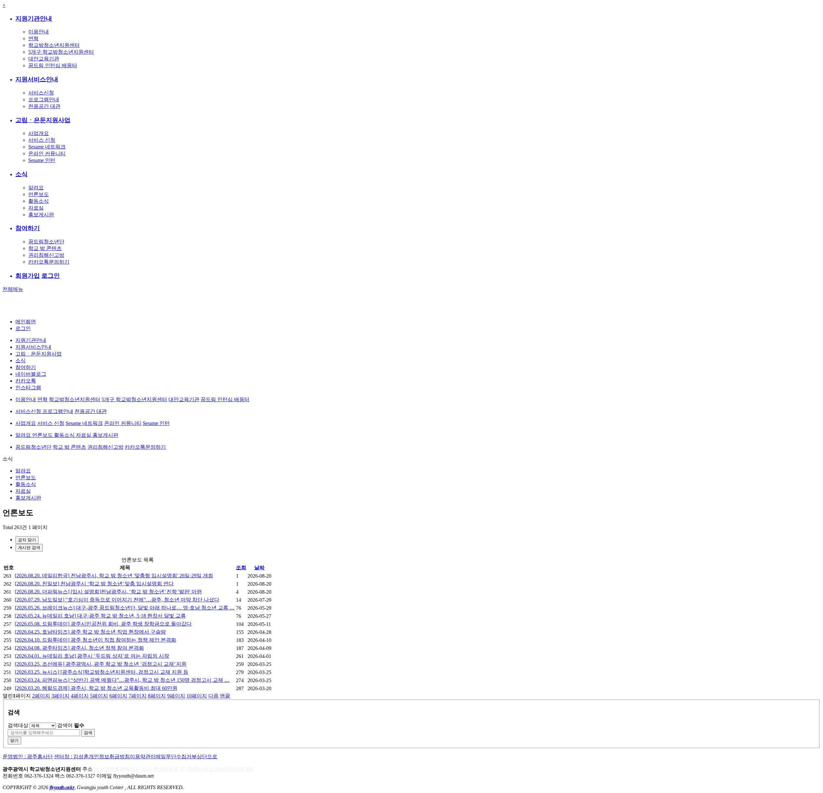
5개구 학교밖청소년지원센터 (61, 52)
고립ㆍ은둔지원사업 (42, 120)
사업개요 (38, 133)
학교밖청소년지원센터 (54, 45)
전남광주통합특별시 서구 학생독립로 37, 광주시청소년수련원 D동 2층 (173, 769)
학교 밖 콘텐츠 (45, 248)
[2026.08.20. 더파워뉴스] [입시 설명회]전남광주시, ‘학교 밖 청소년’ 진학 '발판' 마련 (108, 591)
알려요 (36, 187)
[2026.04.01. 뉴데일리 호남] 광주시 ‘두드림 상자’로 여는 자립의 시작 (92, 656)
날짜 (259, 567)
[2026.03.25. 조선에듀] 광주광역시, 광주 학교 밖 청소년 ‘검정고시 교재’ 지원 (100, 664)
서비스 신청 (41, 140)
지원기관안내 (33, 18)
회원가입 (27, 275)
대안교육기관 (43, 58)
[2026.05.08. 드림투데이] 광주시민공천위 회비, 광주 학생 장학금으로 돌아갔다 (103, 623)
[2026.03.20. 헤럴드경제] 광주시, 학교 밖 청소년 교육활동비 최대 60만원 (96, 688)
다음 (213, 695)
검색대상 (18, 725)
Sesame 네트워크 (47, 146)
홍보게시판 (41, 214)
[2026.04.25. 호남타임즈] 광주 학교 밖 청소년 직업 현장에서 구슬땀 (90, 632)
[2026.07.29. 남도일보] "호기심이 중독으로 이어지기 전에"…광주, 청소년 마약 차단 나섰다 (117, 599)
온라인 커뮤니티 (47, 153)
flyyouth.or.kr (62, 787)
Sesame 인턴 (41, 160)
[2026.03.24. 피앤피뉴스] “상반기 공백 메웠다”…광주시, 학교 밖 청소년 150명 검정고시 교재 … (122, 680)
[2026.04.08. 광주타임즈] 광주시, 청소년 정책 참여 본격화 (79, 648)
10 (196, 695)
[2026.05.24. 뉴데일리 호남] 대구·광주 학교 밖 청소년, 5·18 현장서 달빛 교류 (100, 615)
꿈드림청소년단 (46, 241)
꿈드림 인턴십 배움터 (52, 65)
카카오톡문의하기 (48, 262)
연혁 (33, 38)
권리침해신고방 (46, 255)
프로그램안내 (43, 99)
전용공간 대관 (44, 106)
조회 (241, 567)
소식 (21, 174)
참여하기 (27, 228)
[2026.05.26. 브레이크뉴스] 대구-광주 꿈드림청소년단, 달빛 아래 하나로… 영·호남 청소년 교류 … (125, 607)
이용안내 (38, 31)
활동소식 (38, 201)
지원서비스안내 (36, 79)
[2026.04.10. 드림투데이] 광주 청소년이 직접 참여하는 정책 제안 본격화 (95, 640)
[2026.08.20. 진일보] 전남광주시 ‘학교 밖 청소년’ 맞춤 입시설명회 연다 (94, 583)
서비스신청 (41, 92)
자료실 (36, 208)
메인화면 (25, 321)
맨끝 (225, 695)
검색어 (70, 725)
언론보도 (38, 194)
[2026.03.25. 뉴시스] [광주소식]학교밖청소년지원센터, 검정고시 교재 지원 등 (101, 672)
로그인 (50, 275)
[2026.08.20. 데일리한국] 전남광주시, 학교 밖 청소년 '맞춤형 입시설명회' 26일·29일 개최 (114, 575)
